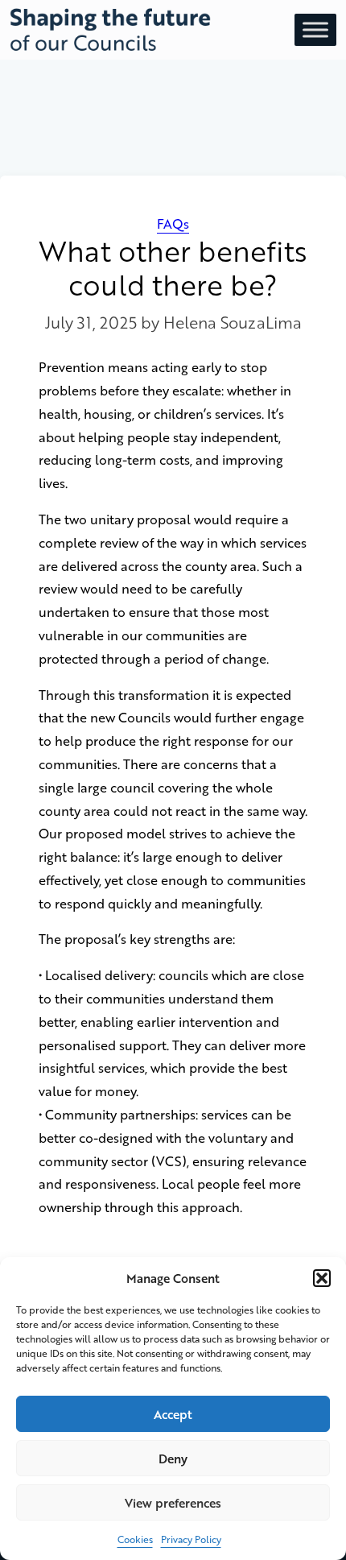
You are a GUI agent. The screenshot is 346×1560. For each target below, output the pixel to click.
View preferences (173, 1503)
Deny (173, 1458)
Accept (173, 1414)
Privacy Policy (191, 1539)
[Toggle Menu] (315, 29)
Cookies (135, 1539)
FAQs (173, 223)
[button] (322, 1278)
